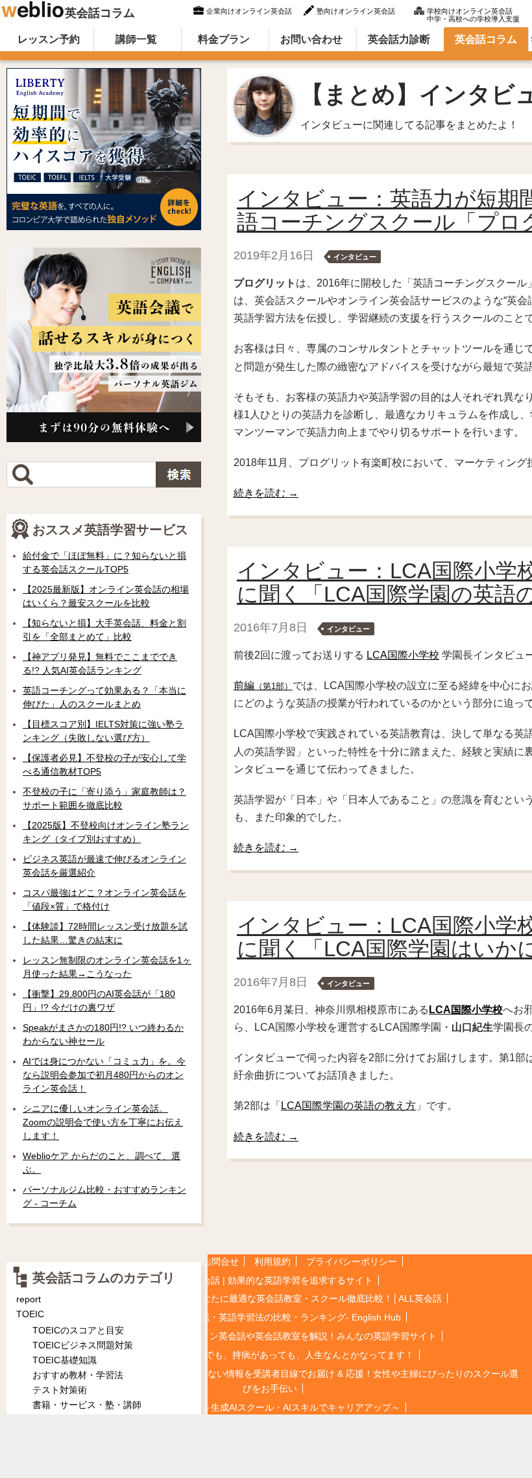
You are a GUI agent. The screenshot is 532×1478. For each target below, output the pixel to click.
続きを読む (266, 493)
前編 (263, 685)
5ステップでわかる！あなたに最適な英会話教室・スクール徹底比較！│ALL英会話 (274, 1298)
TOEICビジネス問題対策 (82, 1345)
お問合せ (220, 1261)
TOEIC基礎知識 (64, 1360)
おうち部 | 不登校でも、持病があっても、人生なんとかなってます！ (274, 1355)
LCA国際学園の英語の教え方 (348, 1105)
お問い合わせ (311, 39)
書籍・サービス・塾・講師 (86, 1405)
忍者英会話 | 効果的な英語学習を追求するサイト (274, 1280)
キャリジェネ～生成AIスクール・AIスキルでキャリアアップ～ (273, 1407)
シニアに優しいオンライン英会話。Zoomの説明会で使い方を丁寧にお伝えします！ (103, 1122)
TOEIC (30, 1314)
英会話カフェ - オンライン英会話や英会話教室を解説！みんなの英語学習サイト (273, 1336)
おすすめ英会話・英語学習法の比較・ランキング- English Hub (273, 1317)
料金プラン (224, 39)
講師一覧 (136, 39)
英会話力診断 (399, 39)
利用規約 (272, 1261)
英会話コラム (100, 12)
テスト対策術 (59, 1390)
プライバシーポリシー (351, 1261)
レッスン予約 (49, 39)
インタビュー (354, 257)
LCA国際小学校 (403, 655)
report (28, 1299)
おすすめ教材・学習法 (77, 1375)
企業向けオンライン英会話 (249, 11)
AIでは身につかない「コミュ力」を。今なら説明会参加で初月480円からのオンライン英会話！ (104, 1075)
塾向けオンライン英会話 (356, 11)
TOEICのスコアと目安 (78, 1330)
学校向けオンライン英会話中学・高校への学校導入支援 (473, 13)
